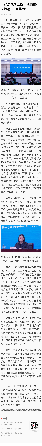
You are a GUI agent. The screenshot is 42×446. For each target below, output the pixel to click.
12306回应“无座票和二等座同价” (11, 429)
